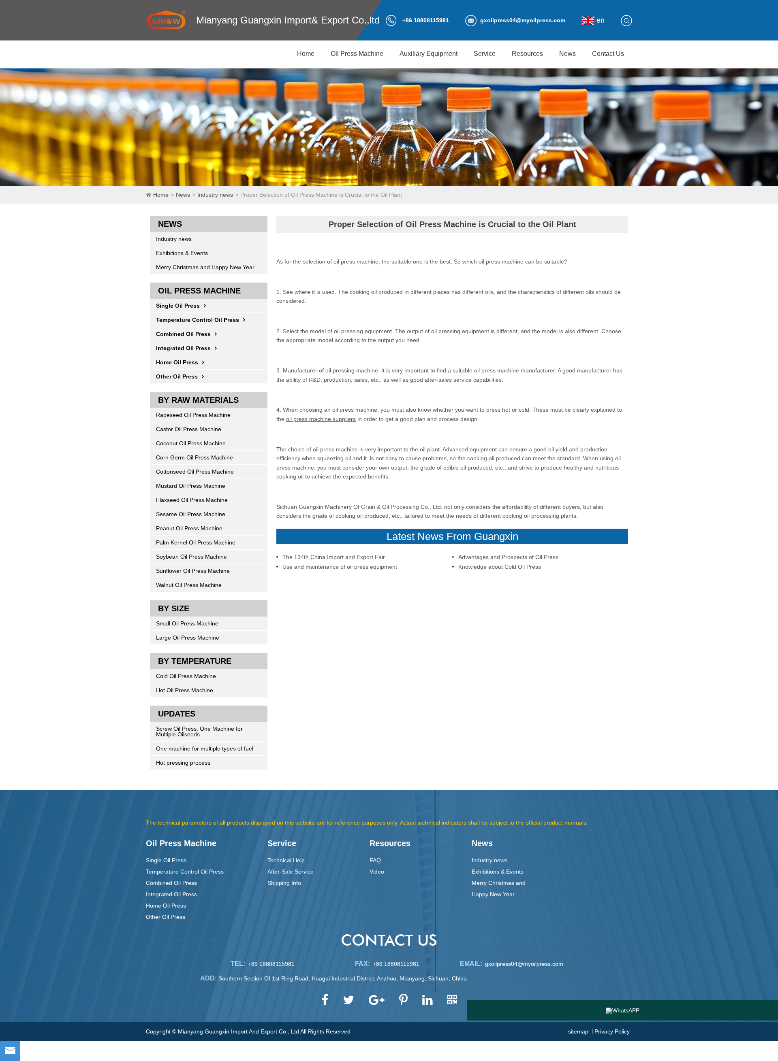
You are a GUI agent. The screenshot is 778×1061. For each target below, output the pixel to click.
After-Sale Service (290, 871)
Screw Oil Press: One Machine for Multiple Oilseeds (199, 731)
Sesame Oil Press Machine (190, 514)
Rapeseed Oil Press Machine (193, 415)
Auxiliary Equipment (428, 53)
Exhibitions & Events (182, 253)
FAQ (375, 860)
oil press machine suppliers (321, 419)
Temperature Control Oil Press (197, 320)
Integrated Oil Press (183, 348)
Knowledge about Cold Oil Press (499, 567)
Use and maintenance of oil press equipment (339, 567)
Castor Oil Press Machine (188, 429)
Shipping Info (284, 883)
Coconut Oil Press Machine (191, 443)
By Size (173, 608)
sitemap (578, 1031)
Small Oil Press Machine (187, 623)
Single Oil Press (178, 305)
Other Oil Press (177, 376)
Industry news (215, 194)
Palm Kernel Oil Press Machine (195, 542)
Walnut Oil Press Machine (189, 585)
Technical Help (286, 860)
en (599, 20)
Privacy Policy (612, 1031)
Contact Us (608, 53)
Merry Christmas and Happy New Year (205, 267)
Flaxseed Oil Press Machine (192, 500)
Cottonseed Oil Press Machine (195, 471)
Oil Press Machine (357, 53)
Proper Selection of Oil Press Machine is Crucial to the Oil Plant (321, 194)
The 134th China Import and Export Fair (333, 557)
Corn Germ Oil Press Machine (194, 457)
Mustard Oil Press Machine (190, 486)
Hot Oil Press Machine (184, 690)
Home (305, 53)
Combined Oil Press (183, 334)
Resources (527, 53)
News (567, 53)
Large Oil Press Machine (187, 637)
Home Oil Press (177, 362)
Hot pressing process (183, 762)
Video (377, 871)
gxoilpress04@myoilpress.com (522, 20)
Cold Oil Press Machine (186, 676)
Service (485, 53)
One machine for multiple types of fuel (204, 748)
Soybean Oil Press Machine (191, 556)
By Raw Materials (198, 399)
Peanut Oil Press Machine (189, 528)
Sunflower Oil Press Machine (193, 571)
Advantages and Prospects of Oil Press (508, 557)
